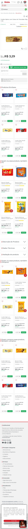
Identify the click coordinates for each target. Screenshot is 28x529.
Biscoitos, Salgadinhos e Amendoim (12, 13)
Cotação (5, 472)
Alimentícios (6, 13)
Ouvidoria (6, 494)
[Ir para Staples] (13, 2)
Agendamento (7, 480)
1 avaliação (19, 26)
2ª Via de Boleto (7, 464)
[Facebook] (5, 443)
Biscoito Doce (18, 13)
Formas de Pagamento (6, 64)
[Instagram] (8, 443)
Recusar (14, 523)
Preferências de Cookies (14, 525)
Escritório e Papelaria (9, 452)
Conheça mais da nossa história (12, 437)
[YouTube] (3, 443)
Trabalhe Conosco (8, 496)
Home (2, 13)
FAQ (4, 488)
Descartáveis (7, 458)
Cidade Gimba (7, 474)
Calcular (24, 73)
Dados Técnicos (6, 81)
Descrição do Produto (8, 79)
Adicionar (10, 155)
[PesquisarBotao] (26, 5)
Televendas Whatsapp (9, 490)
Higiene (5, 456)
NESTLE (25, 24)
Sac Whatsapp (7, 492)
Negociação (6, 470)
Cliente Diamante (8, 466)
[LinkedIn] (10, 443)
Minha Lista (6, 468)
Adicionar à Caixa (18, 67)
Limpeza (5, 454)
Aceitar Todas (14, 520)
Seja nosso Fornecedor (9, 482)
